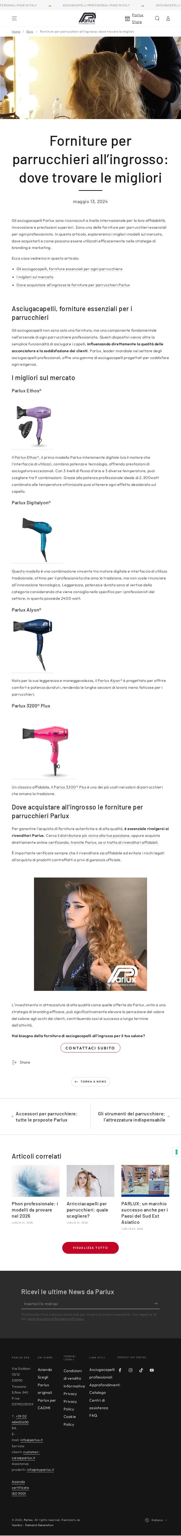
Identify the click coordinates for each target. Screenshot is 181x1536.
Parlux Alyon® (110, 680)
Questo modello (26, 571)
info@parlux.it (32, 1440)
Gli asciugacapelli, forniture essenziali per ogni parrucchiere (69, 268)
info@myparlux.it (40, 1470)
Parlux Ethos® (27, 457)
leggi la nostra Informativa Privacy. (56, 1319)
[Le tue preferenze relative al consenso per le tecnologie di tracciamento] (176, 1151)
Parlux (28, 1520)
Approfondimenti (104, 1384)
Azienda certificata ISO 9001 (20, 1488)
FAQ (93, 1415)
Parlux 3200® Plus (70, 787)
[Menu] (14, 18)
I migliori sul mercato (34, 276)
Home (16, 31)
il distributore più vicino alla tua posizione (94, 835)
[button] (157, 18)
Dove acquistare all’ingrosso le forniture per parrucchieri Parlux (73, 284)
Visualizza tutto (90, 1247)
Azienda (45, 1369)
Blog (29, 31)
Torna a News (93, 1081)
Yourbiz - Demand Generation (32, 1525)
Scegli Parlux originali (45, 1385)
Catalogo (97, 1392)
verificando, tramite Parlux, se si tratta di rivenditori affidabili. (103, 842)
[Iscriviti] (157, 1303)
